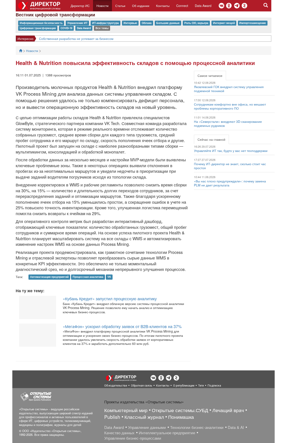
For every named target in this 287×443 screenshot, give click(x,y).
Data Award (203, 5)
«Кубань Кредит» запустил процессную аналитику (110, 298)
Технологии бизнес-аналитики (197, 427)
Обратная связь (141, 385)
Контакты (163, 5)
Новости (102, 5)
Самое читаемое (210, 75)
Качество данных (119, 432)
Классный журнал (144, 416)
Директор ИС (80, 5)
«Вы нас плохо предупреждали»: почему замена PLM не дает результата (230, 183)
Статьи (120, 5)
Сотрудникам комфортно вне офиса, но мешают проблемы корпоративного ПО (230, 106)
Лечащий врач (228, 410)
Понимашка (181, 416)
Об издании (140, 5)
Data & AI (236, 427)
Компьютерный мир (126, 410)
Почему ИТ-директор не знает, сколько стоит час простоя (230, 166)
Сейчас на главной (211, 139)
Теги (201, 385)
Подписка (214, 385)
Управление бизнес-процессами (132, 438)
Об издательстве (115, 385)
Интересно (25, 38)
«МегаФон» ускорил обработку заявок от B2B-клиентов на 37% (122, 326)
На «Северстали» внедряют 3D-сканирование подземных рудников (228, 123)
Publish (112, 416)
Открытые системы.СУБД (180, 410)
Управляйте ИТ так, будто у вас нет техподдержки (230, 150)
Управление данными (147, 427)
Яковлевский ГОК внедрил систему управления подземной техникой (229, 88)
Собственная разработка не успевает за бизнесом (76, 38)
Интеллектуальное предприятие (167, 432)
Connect (182, 5)
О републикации (183, 385)
